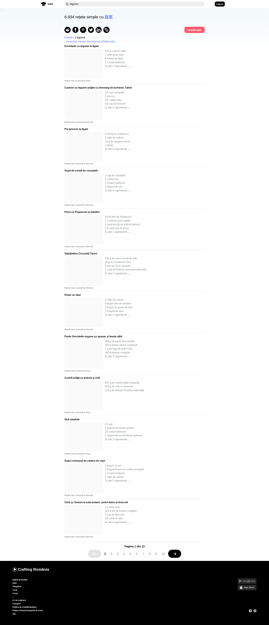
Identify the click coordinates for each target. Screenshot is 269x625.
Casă (14, 590)
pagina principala (20, 580)
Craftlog (33, 569)
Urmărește (194, 30)
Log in (219, 4)
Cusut (15, 593)
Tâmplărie (16, 587)
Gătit (14, 583)
